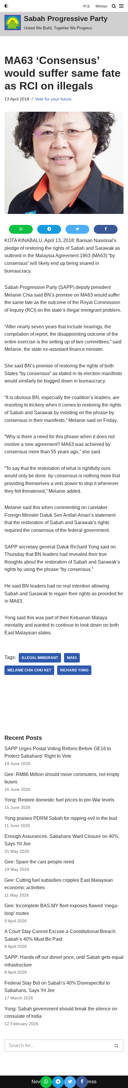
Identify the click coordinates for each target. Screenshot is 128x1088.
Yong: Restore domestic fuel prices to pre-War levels (59, 799)
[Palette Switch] (6, 6)
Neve (37, 1081)
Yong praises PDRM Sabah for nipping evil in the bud (60, 818)
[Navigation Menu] (121, 6)
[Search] (114, 6)
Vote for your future (53, 99)
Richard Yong (74, 670)
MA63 (72, 658)
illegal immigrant (40, 658)
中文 (86, 6)
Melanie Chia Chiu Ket (29, 670)
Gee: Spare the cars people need (39, 861)
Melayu (101, 6)
